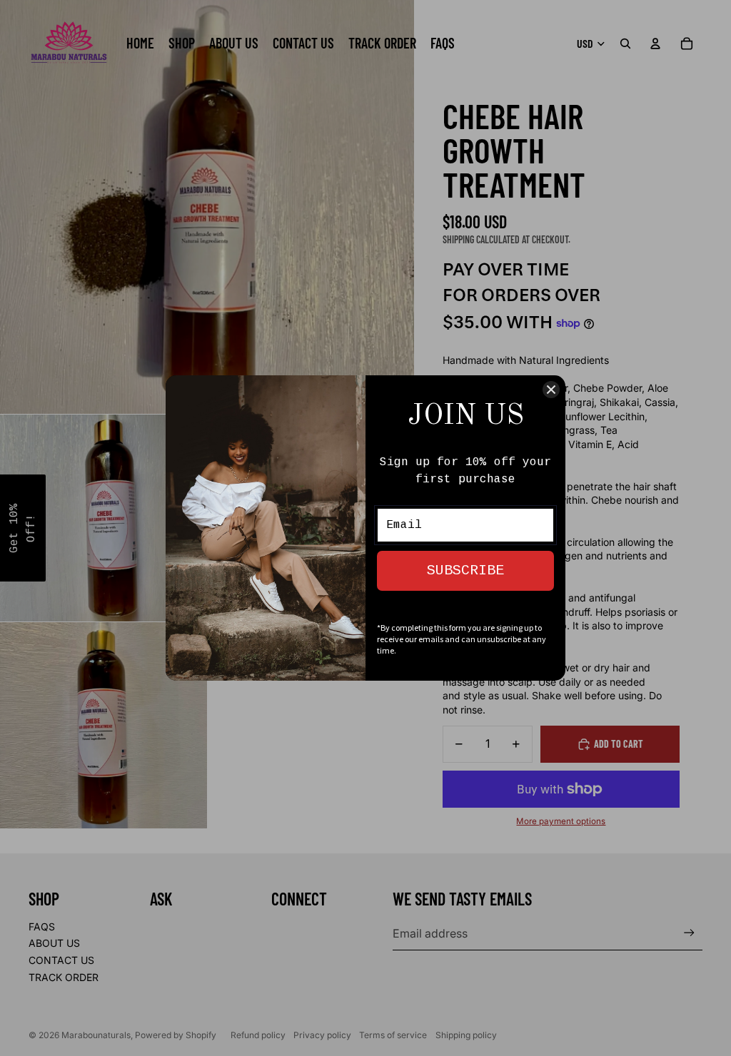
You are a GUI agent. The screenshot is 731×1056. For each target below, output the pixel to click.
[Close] (551, 389)
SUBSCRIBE (465, 570)
